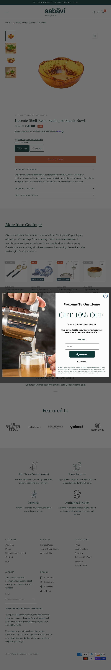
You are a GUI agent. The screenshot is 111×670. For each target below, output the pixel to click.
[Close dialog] (105, 296)
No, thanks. (82, 362)
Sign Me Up (82, 354)
